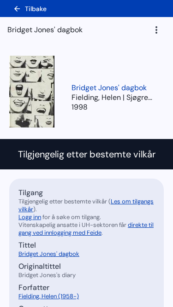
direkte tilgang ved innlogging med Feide (86, 229)
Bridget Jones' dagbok (109, 88)
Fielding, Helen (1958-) (48, 296)
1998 (80, 107)
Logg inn (29, 217)
